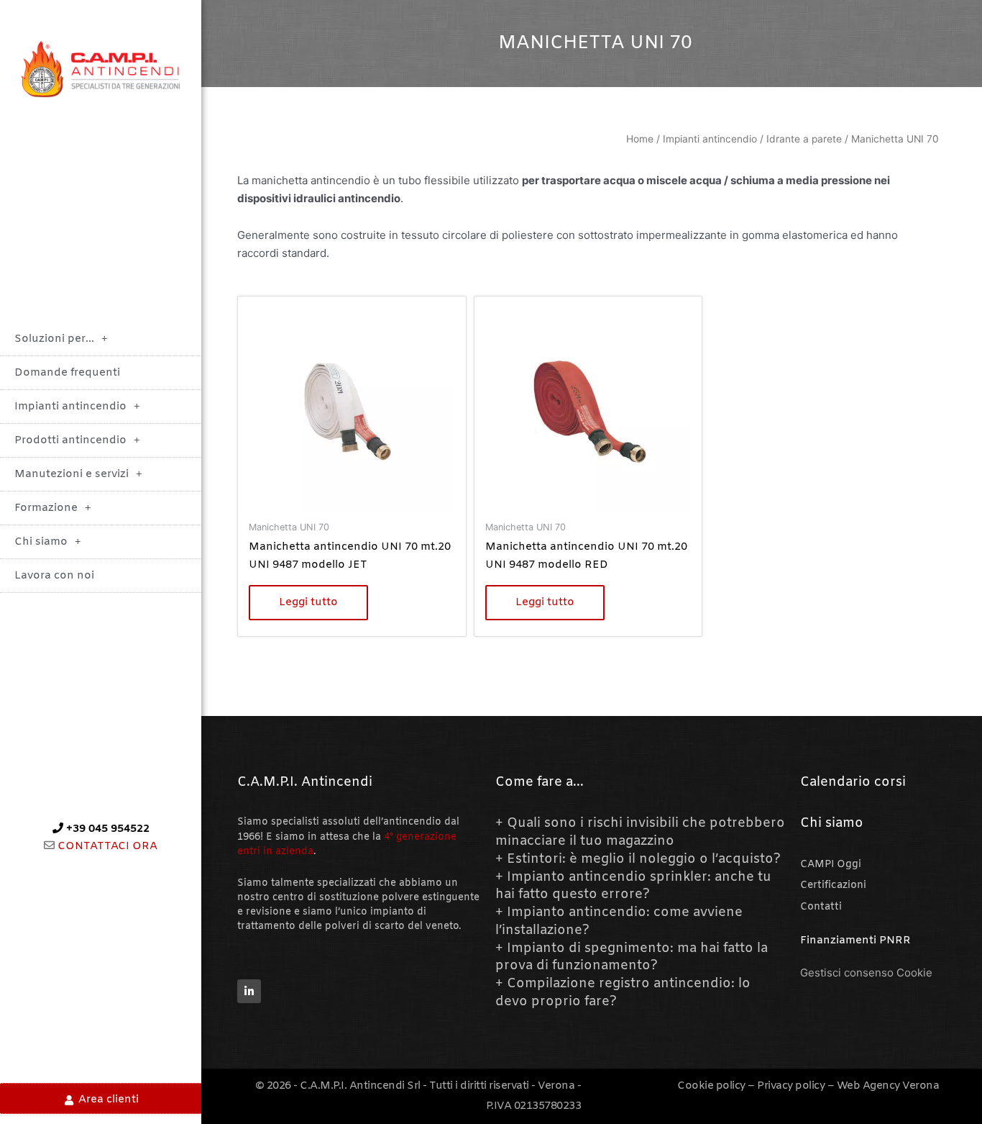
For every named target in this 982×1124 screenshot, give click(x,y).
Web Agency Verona (888, 1086)
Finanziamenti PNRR (855, 940)
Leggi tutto (308, 602)
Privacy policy (791, 1086)
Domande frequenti (67, 373)
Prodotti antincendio (70, 440)
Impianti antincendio (70, 406)
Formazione (46, 508)
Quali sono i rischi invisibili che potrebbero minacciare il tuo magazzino (640, 832)
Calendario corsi (853, 782)
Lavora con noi (54, 575)
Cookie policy (711, 1086)
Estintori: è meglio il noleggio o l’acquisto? (644, 859)
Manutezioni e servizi (71, 474)
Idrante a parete (804, 139)
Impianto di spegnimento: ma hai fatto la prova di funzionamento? (631, 957)
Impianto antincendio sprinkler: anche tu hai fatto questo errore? (633, 886)
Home (639, 139)
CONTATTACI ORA (106, 846)
